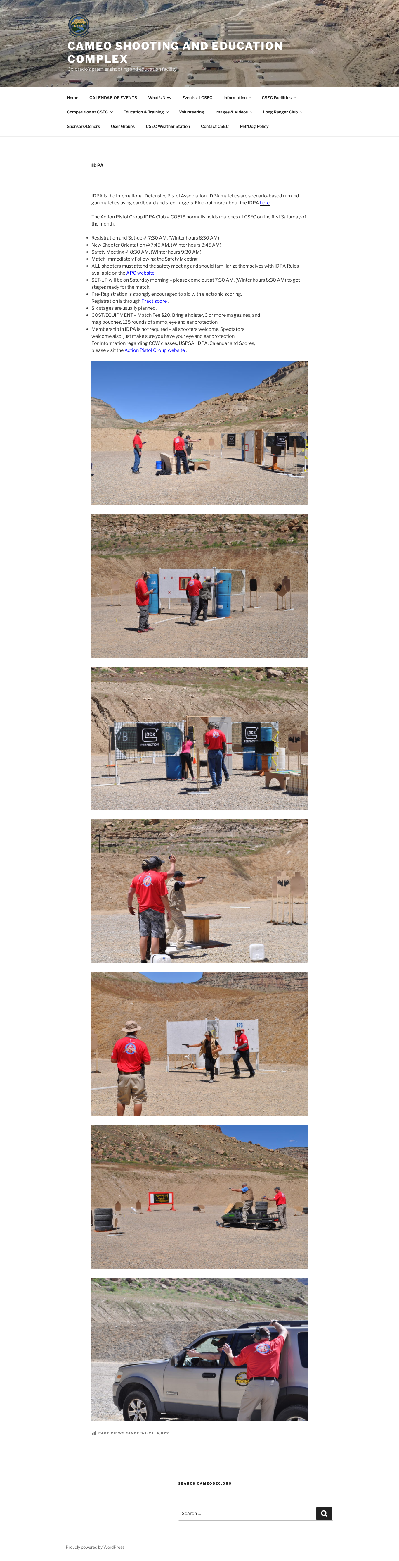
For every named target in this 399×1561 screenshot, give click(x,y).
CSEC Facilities (277, 97)
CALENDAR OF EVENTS (113, 97)
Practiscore (154, 301)
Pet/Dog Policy (254, 126)
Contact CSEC (215, 126)
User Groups (123, 126)
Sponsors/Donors (83, 126)
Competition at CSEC (87, 111)
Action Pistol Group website (154, 350)
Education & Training (143, 111)
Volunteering (191, 111)
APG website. (140, 273)
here (265, 203)
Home (72, 97)
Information (235, 97)
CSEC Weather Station (168, 126)
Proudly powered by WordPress (95, 1547)
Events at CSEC (197, 97)
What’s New (159, 97)
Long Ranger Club (280, 111)
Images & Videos (231, 111)
